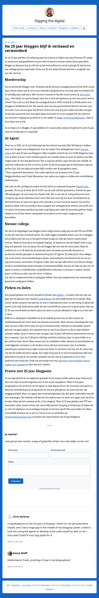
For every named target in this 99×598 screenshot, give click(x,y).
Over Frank (19, 27)
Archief (52, 27)
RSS (8, 585)
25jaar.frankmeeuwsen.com (18, 416)
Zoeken (75, 27)
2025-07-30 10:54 (15, 541)
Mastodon (16, 585)
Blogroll (63, 27)
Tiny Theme (66, 585)
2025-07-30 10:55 (15, 566)
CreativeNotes (45, 298)
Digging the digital (49, 20)
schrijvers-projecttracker (70, 360)
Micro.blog (45, 585)
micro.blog (26, 585)
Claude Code (82, 186)
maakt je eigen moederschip (70, 117)
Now (42, 27)
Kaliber (60, 295)
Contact (32, 27)
